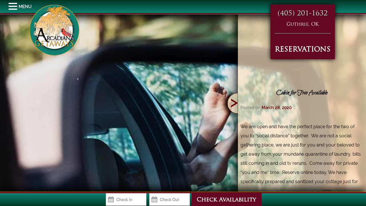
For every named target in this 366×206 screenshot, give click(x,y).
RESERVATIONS (303, 49)
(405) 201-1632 (303, 13)
